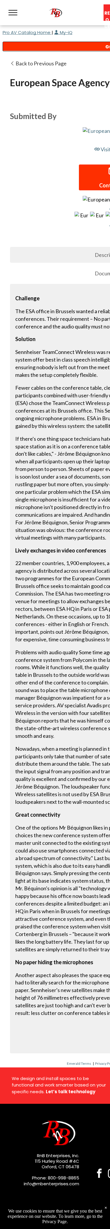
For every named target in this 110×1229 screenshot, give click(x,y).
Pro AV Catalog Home (27, 32)
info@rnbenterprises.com (51, 1184)
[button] (13, 12)
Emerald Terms (79, 1063)
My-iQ (65, 32)
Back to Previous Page (41, 63)
